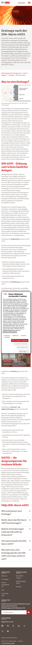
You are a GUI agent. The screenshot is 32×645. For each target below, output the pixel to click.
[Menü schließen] (29, 3)
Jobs (2, 590)
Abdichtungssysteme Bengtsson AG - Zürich (14, 73)
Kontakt (21, 3)
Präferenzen (15, 335)
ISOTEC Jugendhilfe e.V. (5, 585)
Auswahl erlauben (21, 344)
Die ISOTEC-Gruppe (20, 577)
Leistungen (5, 579)
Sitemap (20, 641)
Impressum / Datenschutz (8, 641)
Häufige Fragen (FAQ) (21, 582)
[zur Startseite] (5, 3)
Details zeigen (23, 351)
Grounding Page (4, 594)
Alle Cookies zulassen (20, 340)
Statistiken (23, 335)
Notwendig (7, 335)
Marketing (7, 337)
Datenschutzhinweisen (10, 332)
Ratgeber (4, 75)
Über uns (4, 576)
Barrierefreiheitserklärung (9, 638)
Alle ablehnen (22, 347)
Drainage (11, 75)
